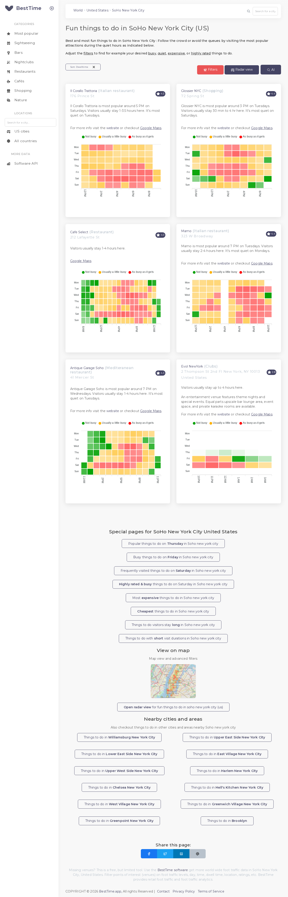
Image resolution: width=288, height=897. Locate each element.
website (112, 128)
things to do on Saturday (173, 584)
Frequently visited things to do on (173, 571)
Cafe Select (79, 232)
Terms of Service (211, 891)
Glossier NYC (191, 90)
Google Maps (151, 128)
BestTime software (173, 870)
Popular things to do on (173, 544)
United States (97, 10)
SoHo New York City (128, 10)
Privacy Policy (184, 891)
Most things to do (173, 598)
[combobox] (265, 11)
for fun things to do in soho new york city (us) (173, 707)
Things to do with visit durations (173, 638)
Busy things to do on (173, 557)
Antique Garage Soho (87, 368)
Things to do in (119, 737)
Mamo (186, 231)
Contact (163, 891)
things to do (173, 611)
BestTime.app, (110, 891)
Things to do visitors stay (173, 625)
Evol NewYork (192, 366)
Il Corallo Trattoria (83, 90)
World (78, 10)
